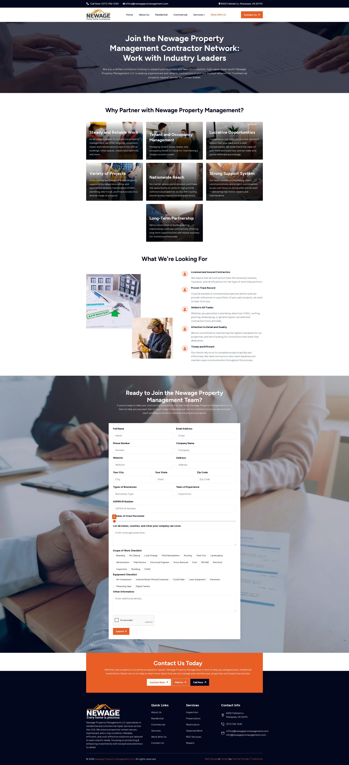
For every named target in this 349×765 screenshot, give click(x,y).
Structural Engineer (159, 562)
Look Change (150, 555)
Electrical (217, 562)
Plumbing (135, 569)
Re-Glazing (134, 555)
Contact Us (250, 14)
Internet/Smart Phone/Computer (152, 579)
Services (198, 14)
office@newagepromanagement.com (146, 4)
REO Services (193, 736)
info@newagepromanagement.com (246, 734)
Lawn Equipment (197, 579)
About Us (144, 14)
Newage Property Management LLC (115, 759)
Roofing (188, 555)
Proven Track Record (203, 288)
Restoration (192, 724)
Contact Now (158, 682)
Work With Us (218, 14)
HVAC (148, 569)
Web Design (211, 759)
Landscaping (216, 555)
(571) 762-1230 (234, 724)
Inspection (121, 569)
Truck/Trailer (179, 579)
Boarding (120, 555)
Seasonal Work (194, 730)
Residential (161, 14)
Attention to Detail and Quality (209, 327)
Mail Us (179, 682)
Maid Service (140, 562)
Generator (215, 579)
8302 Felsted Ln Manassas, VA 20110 (237, 715)
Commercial (180, 14)
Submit (120, 631)
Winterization (122, 562)
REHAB (205, 562)
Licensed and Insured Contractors (210, 272)
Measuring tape (123, 586)
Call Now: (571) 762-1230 (104, 3)
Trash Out (201, 555)
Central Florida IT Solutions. (247, 759)
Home (129, 14)
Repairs (190, 742)
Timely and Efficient (202, 346)
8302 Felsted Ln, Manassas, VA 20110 (242, 4)
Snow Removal (181, 562)
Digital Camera (143, 586)
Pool (194, 562)
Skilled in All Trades (202, 307)
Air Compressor (124, 579)
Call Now (198, 682)
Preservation (193, 718)
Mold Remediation (171, 555)
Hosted (224, 759)
